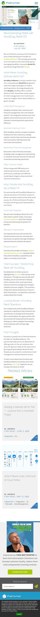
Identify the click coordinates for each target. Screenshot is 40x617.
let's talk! (16, 364)
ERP (28, 28)
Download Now (19, 572)
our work (18, 274)
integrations (9, 501)
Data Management (21, 504)
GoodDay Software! (10, 59)
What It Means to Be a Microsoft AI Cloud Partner (20, 478)
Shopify (26, 67)
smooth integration (11, 219)
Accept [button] (19, 614)
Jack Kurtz (20, 43)
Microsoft (8, 504)
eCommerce (7, 28)
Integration (19, 28)
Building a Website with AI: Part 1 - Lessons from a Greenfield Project (19, 411)
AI (16, 436)
